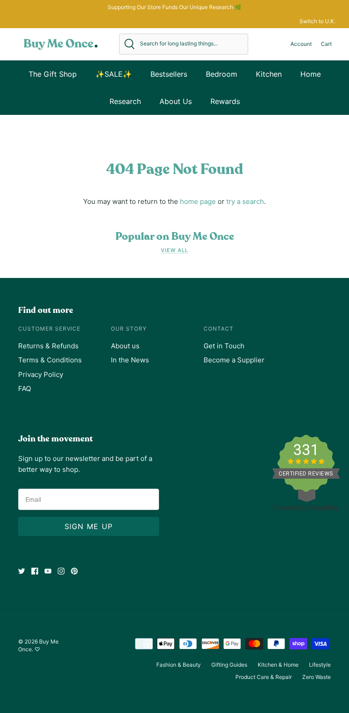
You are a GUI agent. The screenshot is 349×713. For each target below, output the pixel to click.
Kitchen (269, 74)
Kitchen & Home (278, 664)
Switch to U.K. (317, 21)
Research (125, 101)
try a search (245, 201)
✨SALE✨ (113, 74)
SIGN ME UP (89, 526)
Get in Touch (224, 346)
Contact (219, 328)
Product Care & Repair (263, 676)
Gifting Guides (229, 664)
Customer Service (49, 328)
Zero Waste (316, 676)
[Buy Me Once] (61, 44)
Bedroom (221, 74)
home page (198, 201)
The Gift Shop (53, 74)
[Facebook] (34, 571)
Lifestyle (320, 664)
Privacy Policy (40, 374)
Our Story (129, 328)
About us (125, 346)
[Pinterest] (74, 571)
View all (174, 250)
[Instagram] (61, 571)
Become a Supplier (234, 360)
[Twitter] (21, 571)
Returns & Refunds (48, 346)
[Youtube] (48, 571)
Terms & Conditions (50, 360)
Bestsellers (168, 74)
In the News (130, 360)
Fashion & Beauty (178, 664)
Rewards (225, 101)
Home (310, 74)
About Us (176, 101)
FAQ (24, 388)
